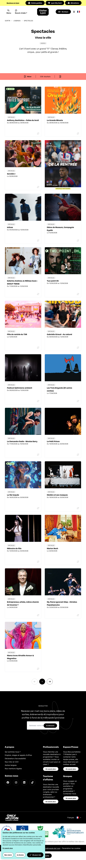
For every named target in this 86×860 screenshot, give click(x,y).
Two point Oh (53, 280)
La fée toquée (13, 495)
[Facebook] (8, 782)
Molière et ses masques (57, 495)
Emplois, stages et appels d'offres (18, 755)
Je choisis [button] (20, 855)
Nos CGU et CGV (12, 762)
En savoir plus (51, 769)
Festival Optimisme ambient (19, 387)
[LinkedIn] (24, 782)
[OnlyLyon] (11, 817)
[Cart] (74, 12)
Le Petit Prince (53, 441)
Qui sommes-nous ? (12, 752)
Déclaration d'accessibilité (15, 758)
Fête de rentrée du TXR (17, 334)
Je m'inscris (50, 726)
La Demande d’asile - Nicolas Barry (22, 441)
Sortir (7, 21)
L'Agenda (17, 21)
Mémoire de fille (14, 548)
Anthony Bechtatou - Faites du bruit (23, 120)
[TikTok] (32, 782)
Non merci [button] (8, 855)
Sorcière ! (11, 173)
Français (70, 818)
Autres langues (11, 765)
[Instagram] (16, 782)
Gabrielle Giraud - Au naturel (59, 334)
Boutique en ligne (13, 3)
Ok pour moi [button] (36, 855)
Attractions (75, 3)
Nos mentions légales (13, 768)
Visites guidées (36, 3)
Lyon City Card (56, 3)
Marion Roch (52, 548)
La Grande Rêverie (55, 120)
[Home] (43, 12)
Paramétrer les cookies (71, 848)
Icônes (10, 227)
